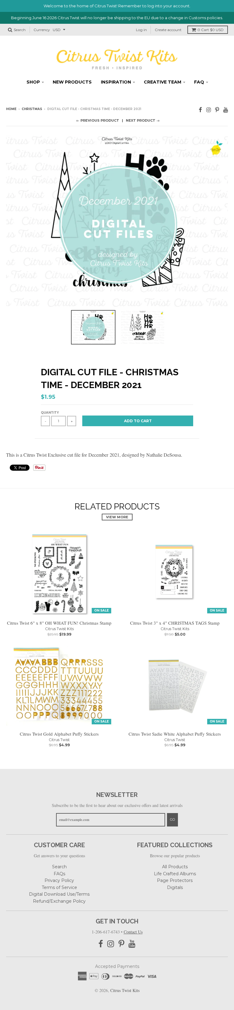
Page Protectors (175, 880)
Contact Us (133, 932)
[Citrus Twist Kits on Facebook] (200, 109)
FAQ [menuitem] (199, 82)
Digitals (175, 887)
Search (59, 866)
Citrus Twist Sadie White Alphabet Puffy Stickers (175, 734)
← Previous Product (97, 120)
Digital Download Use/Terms (59, 894)
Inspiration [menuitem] (116, 82)
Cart (210, 29)
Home (11, 109)
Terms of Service (59, 887)
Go (172, 819)
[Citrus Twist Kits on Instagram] (208, 109)
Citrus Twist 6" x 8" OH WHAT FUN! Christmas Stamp (59, 623)
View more (117, 517)
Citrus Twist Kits (59, 628)
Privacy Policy (59, 880)
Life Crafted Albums (175, 873)
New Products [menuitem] (72, 82)
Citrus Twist (59, 739)
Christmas (32, 109)
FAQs (59, 873)
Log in (141, 29)
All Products (175, 866)
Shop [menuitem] (33, 82)
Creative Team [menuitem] (162, 82)
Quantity (50, 413)
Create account (168, 29)
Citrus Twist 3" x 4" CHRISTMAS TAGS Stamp (175, 623)
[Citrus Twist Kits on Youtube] (225, 109)
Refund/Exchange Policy (59, 901)
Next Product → (143, 120)
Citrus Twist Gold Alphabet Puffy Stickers (59, 734)
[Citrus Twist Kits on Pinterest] (217, 109)
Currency (42, 29)
